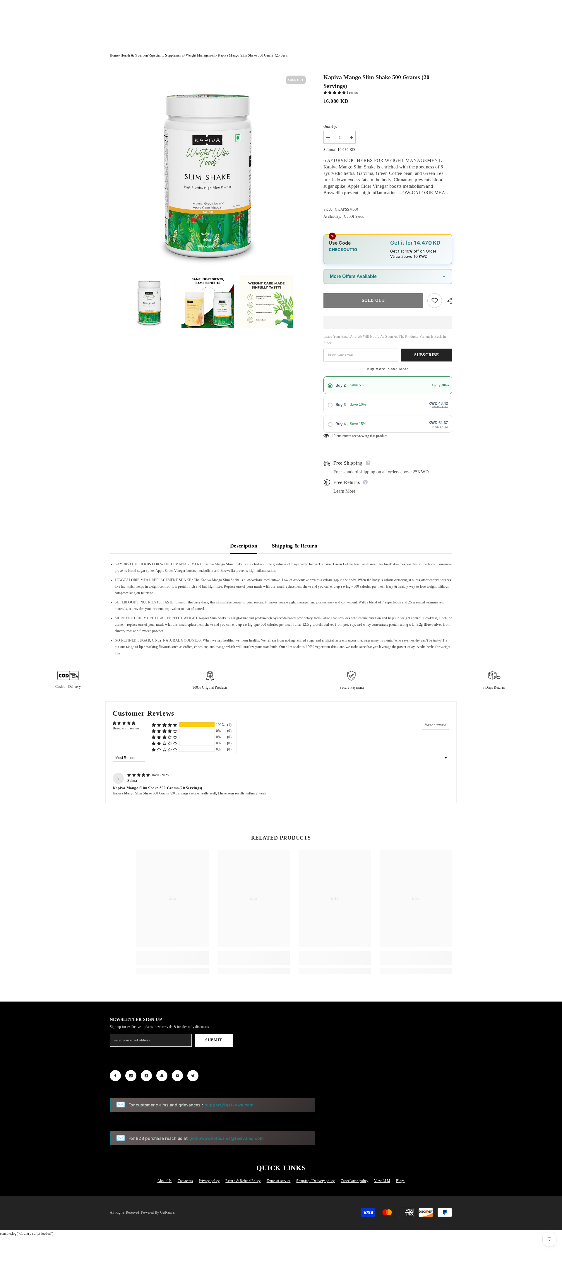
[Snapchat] (161, 1075)
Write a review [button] (435, 725)
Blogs (400, 1181)
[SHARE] (447, 301)
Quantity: (330, 126)
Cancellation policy (355, 1181)
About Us (164, 1181)
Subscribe (426, 355)
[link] (172, 958)
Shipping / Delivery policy (315, 1181)
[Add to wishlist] (434, 300)
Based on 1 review (126, 728)
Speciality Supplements (167, 55)
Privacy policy (209, 1181)
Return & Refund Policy (243, 1181)
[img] (139, 775)
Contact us (185, 1181)
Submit (213, 1040)
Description (243, 546)
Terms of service (279, 1181)
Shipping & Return (294, 546)
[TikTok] (146, 1075)
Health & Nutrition (134, 55)
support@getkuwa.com (229, 1104)
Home (114, 55)
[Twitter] (192, 1075)
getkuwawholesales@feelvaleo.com (226, 1138)
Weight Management (200, 55)
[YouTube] (177, 1075)
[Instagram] (130, 1075)
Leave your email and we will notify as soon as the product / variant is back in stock (384, 340)
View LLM (382, 1181)
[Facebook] (115, 1075)
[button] (335, 93)
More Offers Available (353, 276)
